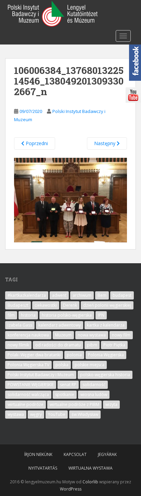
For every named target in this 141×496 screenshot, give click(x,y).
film (11, 315)
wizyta (111, 404)
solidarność (93, 384)
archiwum (82, 295)
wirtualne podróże (25, 404)
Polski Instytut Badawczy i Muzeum (41, 375)
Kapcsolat (75, 454)
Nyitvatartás (42, 468)
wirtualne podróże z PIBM (74, 404)
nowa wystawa (92, 335)
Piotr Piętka (114, 345)
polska (61, 365)
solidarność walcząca (28, 394)
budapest (122, 295)
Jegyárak (107, 454)
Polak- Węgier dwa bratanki (34, 355)
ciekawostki (46, 305)
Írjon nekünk (38, 454)
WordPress (70, 489)
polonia (74, 355)
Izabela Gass (20, 325)
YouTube (56, 414)
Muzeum (63, 335)
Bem (102, 295)
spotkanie (64, 394)
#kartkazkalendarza (27, 295)
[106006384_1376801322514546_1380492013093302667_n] (70, 199)
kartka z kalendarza (106, 325)
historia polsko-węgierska (67, 315)
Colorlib (90, 482)
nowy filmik (18, 345)
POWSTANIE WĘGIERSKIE (31, 384)
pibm (92, 345)
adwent (59, 295)
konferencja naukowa (28, 335)
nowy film (121, 335)
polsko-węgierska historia (105, 375)
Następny (105, 143)
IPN (101, 315)
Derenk (70, 305)
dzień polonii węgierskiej (107, 305)
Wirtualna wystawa (90, 468)
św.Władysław (85, 414)
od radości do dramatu (58, 345)
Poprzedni (36, 143)
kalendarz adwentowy (59, 325)
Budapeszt (18, 305)
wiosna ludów (93, 394)
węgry (36, 414)
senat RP (68, 384)
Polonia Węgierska (106, 355)
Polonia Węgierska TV (28, 365)
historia (28, 315)
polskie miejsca (89, 365)
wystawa (16, 414)
